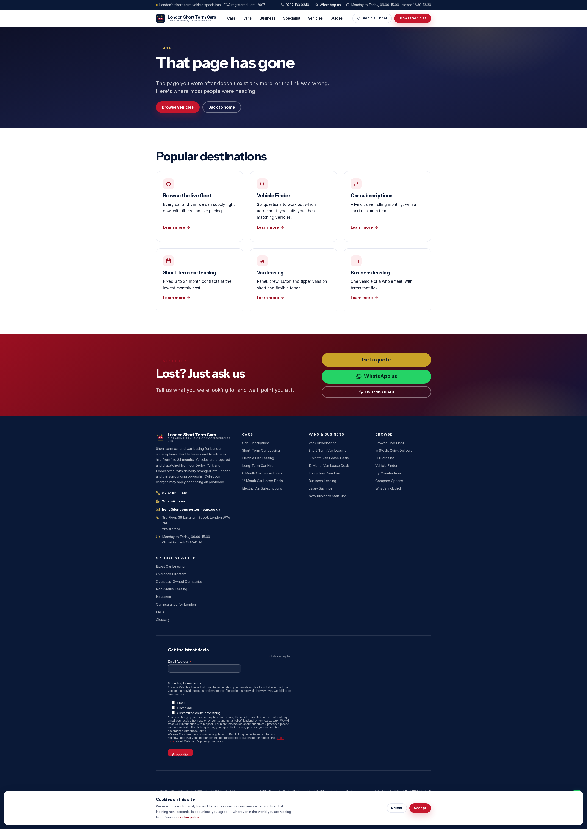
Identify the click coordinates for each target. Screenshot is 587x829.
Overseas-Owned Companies (179, 582)
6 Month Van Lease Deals (329, 458)
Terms (333, 790)
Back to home (221, 107)
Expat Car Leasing (170, 566)
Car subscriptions (387, 206)
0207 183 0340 (297, 5)
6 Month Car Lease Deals (262, 473)
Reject (397, 808)
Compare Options (389, 481)
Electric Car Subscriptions (262, 488)
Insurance (163, 597)
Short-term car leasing (199, 280)
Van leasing (293, 280)
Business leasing (387, 280)
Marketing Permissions (184, 683)
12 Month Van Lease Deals (329, 466)
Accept (420, 808)
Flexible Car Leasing (258, 458)
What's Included (388, 488)
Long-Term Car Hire (258, 466)
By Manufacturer (388, 473)
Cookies (294, 790)
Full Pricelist (384, 458)
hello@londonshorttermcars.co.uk (191, 509)
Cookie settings (314, 790)
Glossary (163, 620)
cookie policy (188, 817)
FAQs (160, 612)
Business (268, 18)
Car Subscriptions (256, 443)
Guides (336, 18)
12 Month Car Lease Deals (262, 481)
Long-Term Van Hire (324, 473)
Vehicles (315, 18)
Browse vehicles (412, 18)
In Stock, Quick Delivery (393, 450)
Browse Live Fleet (389, 443)
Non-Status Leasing (171, 589)
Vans (247, 18)
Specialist (291, 18)
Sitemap (265, 790)
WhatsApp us (330, 5)
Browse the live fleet (199, 206)
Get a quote (376, 360)
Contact (347, 790)
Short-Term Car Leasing (261, 450)
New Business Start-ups (328, 496)
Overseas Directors (171, 574)
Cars (231, 18)
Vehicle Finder (375, 18)
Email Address (179, 661)
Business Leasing (322, 481)
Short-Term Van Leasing (327, 450)
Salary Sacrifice (320, 488)
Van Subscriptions (322, 443)
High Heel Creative (418, 790)
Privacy (280, 790)
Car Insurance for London (176, 604)
